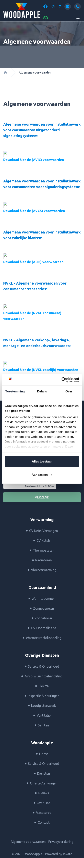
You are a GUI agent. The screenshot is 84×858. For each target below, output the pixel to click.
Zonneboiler (43, 618)
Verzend (42, 497)
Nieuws (43, 793)
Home (43, 754)
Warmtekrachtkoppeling (43, 638)
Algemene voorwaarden (28, 841)
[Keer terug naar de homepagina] (21, 10)
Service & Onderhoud (43, 666)
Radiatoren (43, 560)
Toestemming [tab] (15, 391)
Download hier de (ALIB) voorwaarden (33, 262)
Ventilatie (44, 715)
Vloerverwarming (43, 570)
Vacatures (43, 812)
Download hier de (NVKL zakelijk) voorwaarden (40, 370)
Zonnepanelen (43, 608)
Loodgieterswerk (43, 705)
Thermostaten (43, 550)
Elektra (44, 686)
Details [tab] (42, 391)
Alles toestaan (42, 461)
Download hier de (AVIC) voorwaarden (33, 160)
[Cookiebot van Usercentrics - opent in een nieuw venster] (61, 380)
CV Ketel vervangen (43, 531)
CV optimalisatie (43, 628)
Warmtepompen (43, 598)
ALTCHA (49, 486)
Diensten (43, 773)
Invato (67, 854)
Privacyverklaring (60, 841)
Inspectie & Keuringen (43, 696)
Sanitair (43, 725)
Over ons (43, 803)
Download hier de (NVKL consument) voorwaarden (32, 316)
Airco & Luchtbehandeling (44, 676)
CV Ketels (43, 540)
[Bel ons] (77, 6)
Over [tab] (68, 391)
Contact (44, 822)
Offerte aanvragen (43, 783)
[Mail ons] (67, 6)
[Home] (5, 72)
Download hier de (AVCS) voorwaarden (34, 211)
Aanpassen (40, 474)
